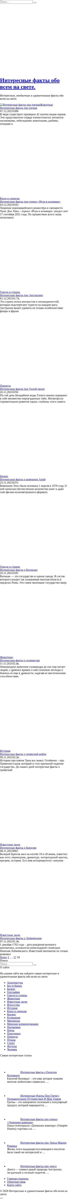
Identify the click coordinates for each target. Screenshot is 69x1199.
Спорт (11, 1043)
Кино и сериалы (17, 1011)
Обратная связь (16, 1181)
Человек (12, 1049)
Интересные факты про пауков (18, 107)
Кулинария (13, 1017)
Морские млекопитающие (22, 1023)
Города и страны (17, 995)
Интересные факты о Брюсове (18, 847)
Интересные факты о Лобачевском (21, 938)
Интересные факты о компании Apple (23, 479)
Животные (13, 998)
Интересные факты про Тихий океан (22, 388)
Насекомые (14, 1027)
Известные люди (17, 1001)
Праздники (14, 1033)
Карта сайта (14, 1184)
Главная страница (17, 1178)
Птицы (11, 1039)
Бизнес (11, 988)
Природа (12, 1036)
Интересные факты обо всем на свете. (30, 83)
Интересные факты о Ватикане (19, 569)
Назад (3, 957)
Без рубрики (14, 985)
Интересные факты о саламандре (20, 660)
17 (14, 957)
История (12, 1008)
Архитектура (15, 982)
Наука (10, 1030)
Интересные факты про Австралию (21, 295)
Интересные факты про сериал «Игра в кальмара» (30, 201)
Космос (11, 1014)
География (13, 992)
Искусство (13, 1004)
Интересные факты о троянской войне (23, 754)
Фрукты (12, 1046)
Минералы (13, 1020)
